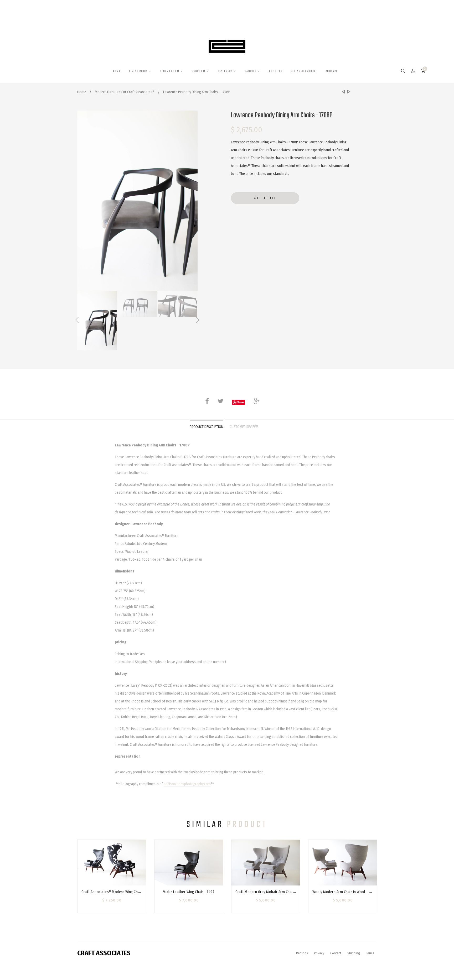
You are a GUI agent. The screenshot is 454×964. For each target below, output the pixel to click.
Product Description (206, 427)
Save (240, 402)
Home (81, 92)
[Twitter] (220, 401)
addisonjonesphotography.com (187, 784)
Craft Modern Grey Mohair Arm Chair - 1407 (270, 892)
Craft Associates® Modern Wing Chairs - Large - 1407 (124, 892)
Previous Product (342, 92)
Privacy (319, 953)
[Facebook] (207, 401)
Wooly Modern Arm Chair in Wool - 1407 (344, 892)
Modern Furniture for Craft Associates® (124, 92)
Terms (370, 953)
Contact (335, 953)
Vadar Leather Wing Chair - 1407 (189, 892)
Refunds (302, 953)
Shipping (353, 953)
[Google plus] (256, 401)
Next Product (348, 92)
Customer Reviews (244, 427)
